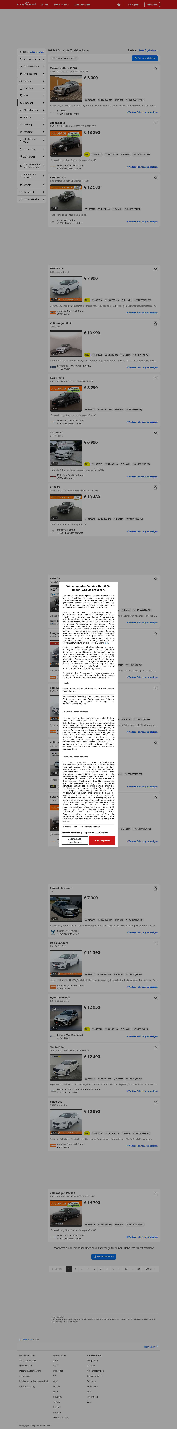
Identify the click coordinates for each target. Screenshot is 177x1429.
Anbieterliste (102, 832)
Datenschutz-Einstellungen (75, 840)
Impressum (89, 832)
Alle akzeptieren (102, 840)
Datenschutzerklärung (72, 832)
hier (106, 643)
